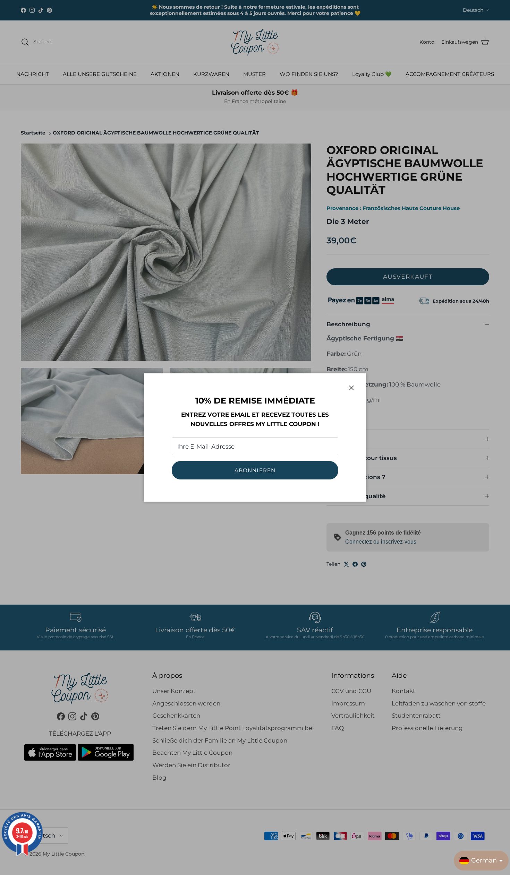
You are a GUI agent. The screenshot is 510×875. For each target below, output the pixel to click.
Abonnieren (255, 470)
